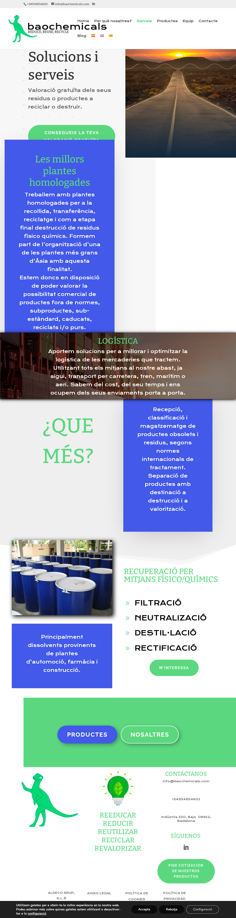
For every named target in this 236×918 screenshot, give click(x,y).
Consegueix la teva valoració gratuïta (72, 136)
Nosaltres (149, 734)
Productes (167, 21)
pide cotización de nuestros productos (186, 871)
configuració (37, 914)
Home (83, 21)
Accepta (144, 909)
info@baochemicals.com (186, 781)
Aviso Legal (99, 893)
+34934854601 (186, 799)
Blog (81, 36)
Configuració (202, 909)
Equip (188, 21)
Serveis (144, 21)
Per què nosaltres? (113, 21)
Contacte (208, 21)
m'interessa (174, 668)
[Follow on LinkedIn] (186, 847)
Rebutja (171, 909)
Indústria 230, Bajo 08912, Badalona (186, 819)
